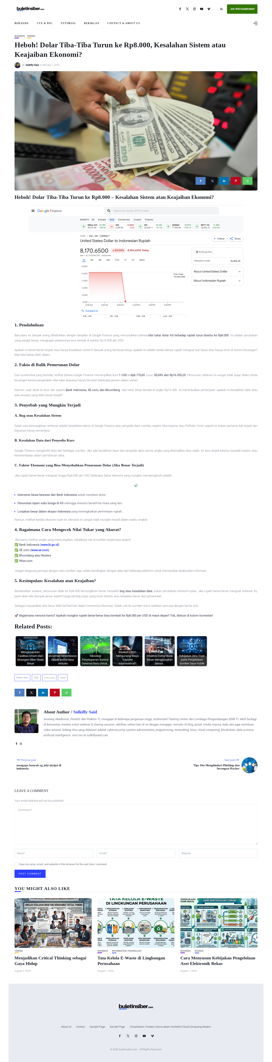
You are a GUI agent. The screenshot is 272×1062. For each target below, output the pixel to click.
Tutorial (68, 23)
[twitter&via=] (212, 181)
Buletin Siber (22, 677)
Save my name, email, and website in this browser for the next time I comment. (63, 864)
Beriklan (91, 23)
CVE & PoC (45, 23)
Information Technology (127, 951)
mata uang (49, 677)
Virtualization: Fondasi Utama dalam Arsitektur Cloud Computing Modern (170, 1026)
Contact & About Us (123, 23)
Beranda (22, 23)
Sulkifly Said (32, 65)
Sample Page (97, 1026)
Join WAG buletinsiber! (242, 9)
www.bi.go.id (49, 545)
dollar (36, 677)
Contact (80, 1026)
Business (20, 36)
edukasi (199, 951)
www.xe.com (39, 550)
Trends (31, 36)
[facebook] (200, 181)
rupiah (63, 677)
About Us (66, 1026)
